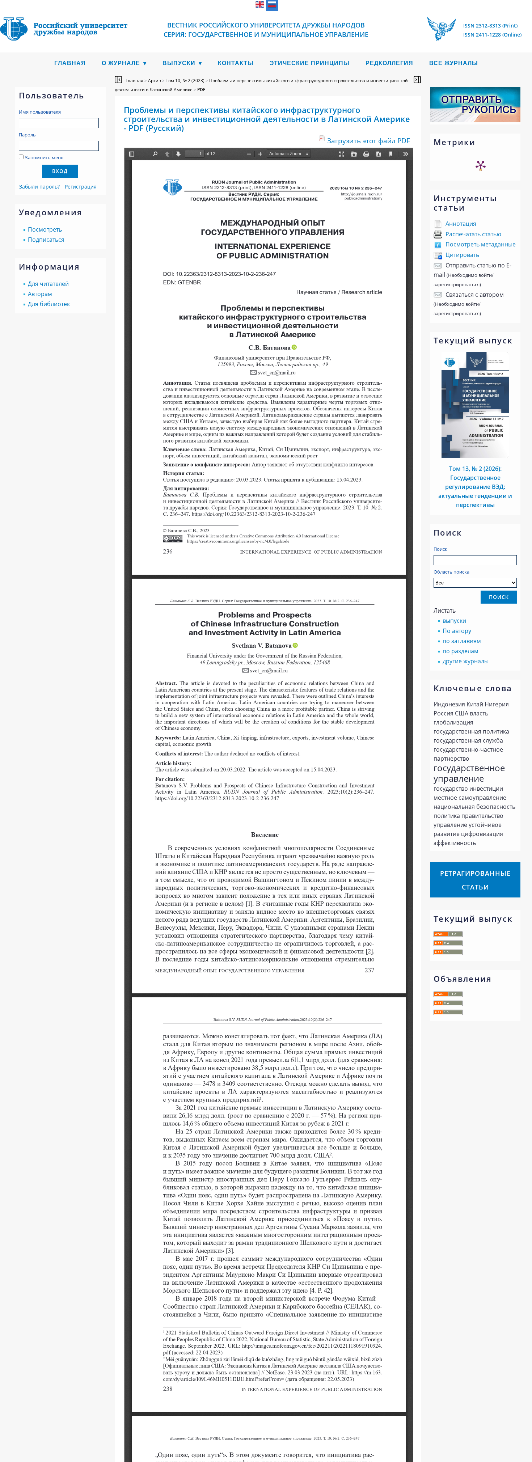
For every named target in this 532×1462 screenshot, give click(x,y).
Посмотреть (45, 229)
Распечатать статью (473, 234)
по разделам (460, 651)
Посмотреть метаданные (481, 244)
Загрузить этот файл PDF (368, 140)
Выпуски (178, 63)
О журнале (121, 63)
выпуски (454, 621)
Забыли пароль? (39, 186)
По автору (457, 631)
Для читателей (48, 284)
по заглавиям (462, 641)
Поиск (440, 549)
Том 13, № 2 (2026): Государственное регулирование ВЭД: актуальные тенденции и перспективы (475, 487)
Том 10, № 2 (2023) (185, 80)
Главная (70, 63)
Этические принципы (310, 63)
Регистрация (81, 186)
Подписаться (46, 240)
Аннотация (461, 224)
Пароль (27, 134)
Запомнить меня (44, 157)
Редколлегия (389, 63)
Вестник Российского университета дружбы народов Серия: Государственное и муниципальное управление (266, 30)
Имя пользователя (40, 112)
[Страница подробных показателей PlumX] (480, 165)
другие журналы (466, 661)
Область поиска (451, 572)
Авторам (40, 294)
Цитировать (462, 255)
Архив (154, 80)
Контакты (236, 63)
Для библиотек (49, 304)
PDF (201, 89)
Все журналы (453, 63)
